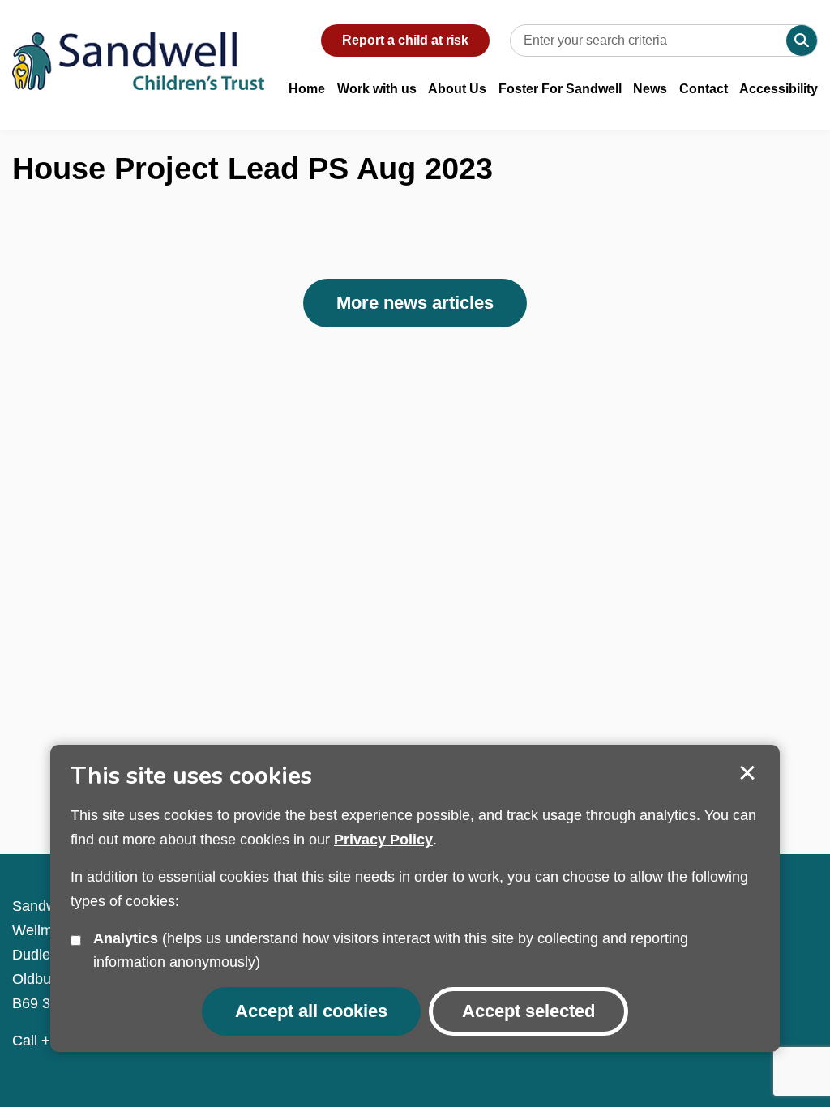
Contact (703, 89)
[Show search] (801, 40)
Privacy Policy (383, 839)
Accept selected (747, 773)
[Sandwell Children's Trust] (138, 45)
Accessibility (778, 89)
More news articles (415, 303)
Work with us (377, 89)
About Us (457, 89)
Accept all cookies (311, 1011)
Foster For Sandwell (560, 89)
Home (307, 89)
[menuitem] (307, 97)
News (650, 89)
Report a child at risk (405, 40)
